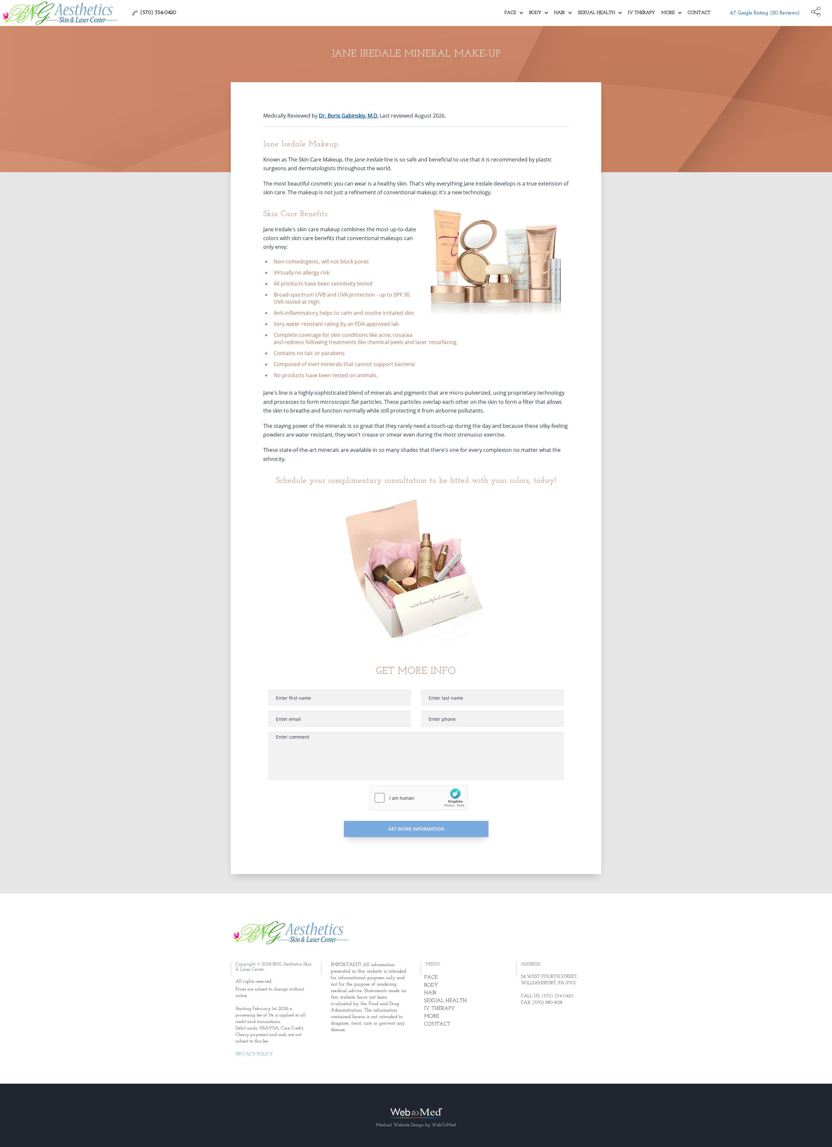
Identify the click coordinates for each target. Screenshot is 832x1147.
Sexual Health (596, 12)
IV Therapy (641, 12)
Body (535, 12)
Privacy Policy (254, 1054)
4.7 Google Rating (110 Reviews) (765, 13)
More (668, 12)
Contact (699, 12)
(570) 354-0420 (557, 996)
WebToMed (444, 1125)
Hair (559, 12)
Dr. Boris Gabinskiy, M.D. (348, 115)
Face (510, 12)
